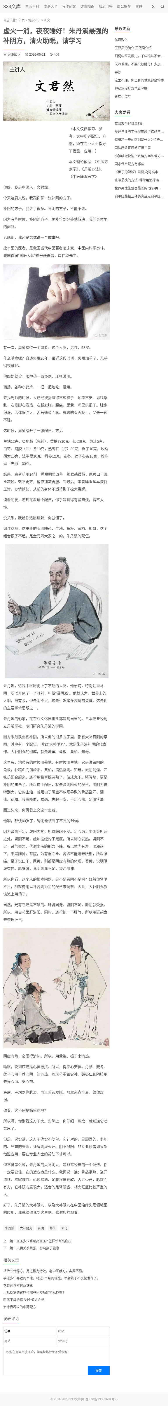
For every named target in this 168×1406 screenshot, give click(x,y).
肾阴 (41, 1228)
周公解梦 (124, 6)
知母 (64, 1228)
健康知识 (87, 6)
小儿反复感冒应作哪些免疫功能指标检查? (33, 1292)
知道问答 (106, 6)
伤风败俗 (121, 40)
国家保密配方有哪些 (129, 164)
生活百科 (32, 6)
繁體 (138, 6)
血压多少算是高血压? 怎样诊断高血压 (44, 1241)
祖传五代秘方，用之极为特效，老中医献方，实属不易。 (44, 1271)
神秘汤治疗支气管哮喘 (131, 88)
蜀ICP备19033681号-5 (101, 1399)
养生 (53, 1228)
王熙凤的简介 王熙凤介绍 (133, 48)
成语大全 (51, 6)
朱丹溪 (9, 1228)
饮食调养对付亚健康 (18, 1285)
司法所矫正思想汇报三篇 (133, 148)
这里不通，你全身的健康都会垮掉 (139, 80)
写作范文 (69, 6)
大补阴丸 (26, 1228)
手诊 (118, 72)
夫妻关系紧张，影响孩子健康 (37, 1248)
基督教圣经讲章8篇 (129, 123)
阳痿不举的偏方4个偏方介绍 (23, 1300)
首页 (22, 20)
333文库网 (76, 1399)
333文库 (12, 6)
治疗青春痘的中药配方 (19, 1307)
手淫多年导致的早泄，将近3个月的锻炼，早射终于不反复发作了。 (51, 1278)
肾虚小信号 (123, 96)
